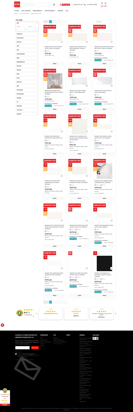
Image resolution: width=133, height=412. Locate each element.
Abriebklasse (19, 34)
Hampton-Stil (83, 401)
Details (54, 63)
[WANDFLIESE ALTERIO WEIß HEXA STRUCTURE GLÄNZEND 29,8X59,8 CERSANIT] (55, 215)
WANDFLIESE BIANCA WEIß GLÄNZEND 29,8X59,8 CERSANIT (79, 181)
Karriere (42, 343)
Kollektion (19, 66)
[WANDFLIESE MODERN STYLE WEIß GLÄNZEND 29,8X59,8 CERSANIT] (80, 37)
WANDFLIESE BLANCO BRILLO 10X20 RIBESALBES (103, 91)
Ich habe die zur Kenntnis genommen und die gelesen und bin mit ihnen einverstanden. (28, 355)
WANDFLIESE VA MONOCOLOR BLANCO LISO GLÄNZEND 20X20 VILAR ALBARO (79, 137)
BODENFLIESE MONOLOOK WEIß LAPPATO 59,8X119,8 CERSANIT (79, 226)
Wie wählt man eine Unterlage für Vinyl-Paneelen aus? (84, 390)
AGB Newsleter (43, 340)
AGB (31, 355)
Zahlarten (55, 338)
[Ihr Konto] (105, 3)
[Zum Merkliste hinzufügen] (61, 41)
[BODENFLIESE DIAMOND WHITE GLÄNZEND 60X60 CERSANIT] (104, 171)
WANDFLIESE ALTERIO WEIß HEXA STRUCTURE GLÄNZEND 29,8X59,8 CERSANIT (54, 227)
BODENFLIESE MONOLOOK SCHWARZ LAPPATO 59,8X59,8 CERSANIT (103, 274)
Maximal (32, 28)
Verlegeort (19, 114)
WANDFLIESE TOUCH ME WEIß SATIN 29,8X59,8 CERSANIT (53, 47)
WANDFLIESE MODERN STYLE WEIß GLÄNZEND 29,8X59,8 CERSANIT (78, 48)
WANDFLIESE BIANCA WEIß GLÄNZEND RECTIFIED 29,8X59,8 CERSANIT (54, 92)
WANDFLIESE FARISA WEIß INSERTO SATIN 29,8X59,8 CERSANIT (52, 182)
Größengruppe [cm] (21, 62)
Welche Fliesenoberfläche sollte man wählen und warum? (86, 353)
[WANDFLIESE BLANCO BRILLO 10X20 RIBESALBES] (104, 81)
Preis (18, 23)
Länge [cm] (19, 70)
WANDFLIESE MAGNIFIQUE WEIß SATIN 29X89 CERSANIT (104, 226)
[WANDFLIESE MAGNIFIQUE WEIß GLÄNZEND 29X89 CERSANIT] (55, 263)
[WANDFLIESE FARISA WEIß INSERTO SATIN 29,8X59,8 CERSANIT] (55, 171)
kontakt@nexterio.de (84, 408)
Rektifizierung (20, 90)
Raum (18, 86)
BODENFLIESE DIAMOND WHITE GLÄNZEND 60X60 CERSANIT (104, 181)
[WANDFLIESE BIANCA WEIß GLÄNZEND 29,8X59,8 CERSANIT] (80, 171)
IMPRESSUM (66, 410)
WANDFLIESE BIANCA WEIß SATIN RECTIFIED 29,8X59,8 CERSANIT (104, 47)
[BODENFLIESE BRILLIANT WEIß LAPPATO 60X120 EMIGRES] (80, 263)
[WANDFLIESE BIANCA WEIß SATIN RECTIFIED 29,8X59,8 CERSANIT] (104, 37)
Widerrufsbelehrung (58, 340)
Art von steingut (20, 38)
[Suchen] (54, 4)
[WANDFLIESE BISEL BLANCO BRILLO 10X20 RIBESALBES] (80, 81)
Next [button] (115, 314)
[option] (51, 313)
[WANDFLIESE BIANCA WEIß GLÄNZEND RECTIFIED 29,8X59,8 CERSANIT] (55, 81)
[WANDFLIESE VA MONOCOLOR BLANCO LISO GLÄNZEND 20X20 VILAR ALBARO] (80, 126)
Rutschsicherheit (20, 94)
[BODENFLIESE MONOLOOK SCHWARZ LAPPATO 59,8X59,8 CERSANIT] (104, 263)
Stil (17, 102)
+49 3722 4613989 (96, 408)
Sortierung (19, 98)
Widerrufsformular (57, 343)
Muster (18, 78)
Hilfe (54, 335)
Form (18, 50)
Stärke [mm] (19, 106)
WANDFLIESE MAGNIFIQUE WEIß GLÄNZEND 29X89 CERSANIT (54, 274)
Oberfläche (19, 82)
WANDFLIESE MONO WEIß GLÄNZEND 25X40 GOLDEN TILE (54, 137)
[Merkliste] (102, 3)
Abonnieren (35, 347)
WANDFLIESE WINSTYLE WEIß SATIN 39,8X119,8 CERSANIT (103, 137)
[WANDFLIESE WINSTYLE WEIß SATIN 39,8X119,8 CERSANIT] (104, 126)
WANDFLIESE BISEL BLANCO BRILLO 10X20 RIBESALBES (78, 91)
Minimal (21, 28)
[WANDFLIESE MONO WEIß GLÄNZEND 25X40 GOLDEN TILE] (55, 126)
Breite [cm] (19, 42)
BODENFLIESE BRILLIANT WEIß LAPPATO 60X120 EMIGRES (78, 274)
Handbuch (82, 335)
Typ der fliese (19, 110)
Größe (18, 58)
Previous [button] (36, 314)
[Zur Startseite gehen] (17, 4)
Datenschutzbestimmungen (28, 353)
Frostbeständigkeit (21, 54)
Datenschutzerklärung (45, 341)
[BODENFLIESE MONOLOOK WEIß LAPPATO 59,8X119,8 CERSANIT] (80, 215)
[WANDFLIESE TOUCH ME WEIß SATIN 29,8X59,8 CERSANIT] (55, 37)
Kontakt (42, 345)
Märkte (68, 335)
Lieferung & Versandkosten (59, 341)
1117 (28, 314)
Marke (18, 74)
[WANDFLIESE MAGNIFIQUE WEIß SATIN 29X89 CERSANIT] (104, 215)
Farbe (18, 46)
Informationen (44, 335)
